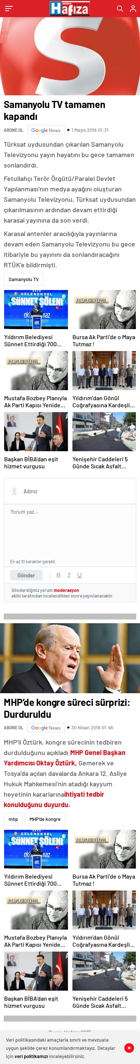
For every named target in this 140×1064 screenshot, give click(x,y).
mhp (13, 819)
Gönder (26, 575)
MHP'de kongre (44, 819)
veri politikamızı (31, 1056)
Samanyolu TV (24, 279)
